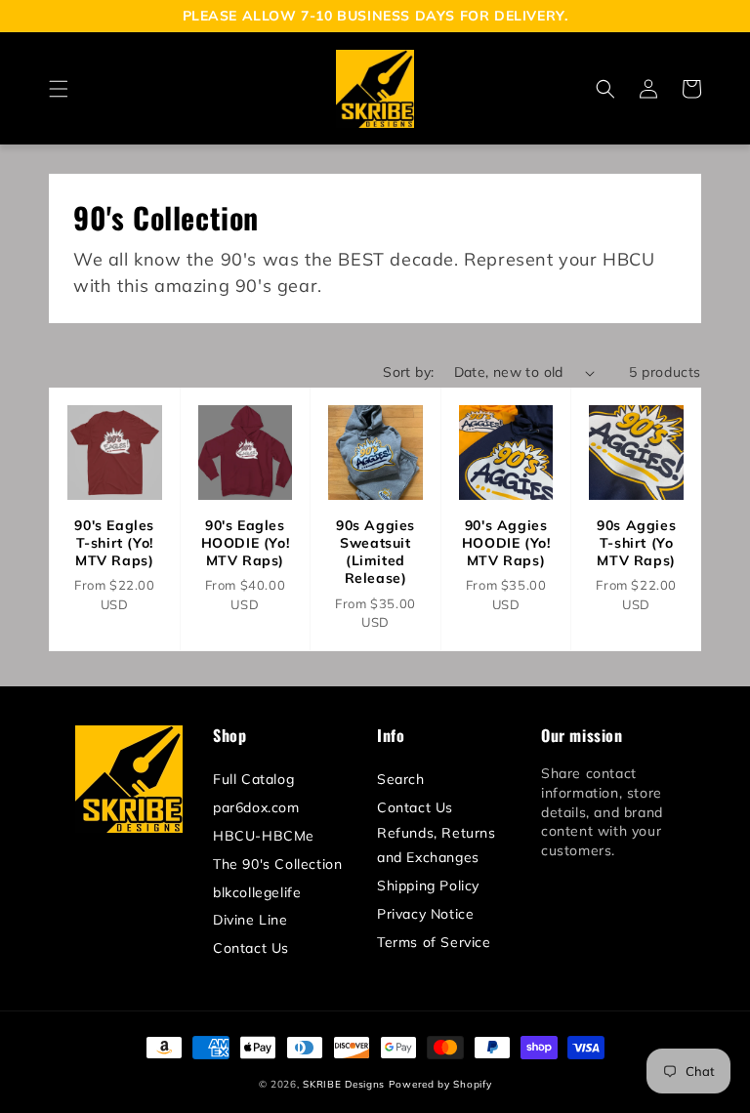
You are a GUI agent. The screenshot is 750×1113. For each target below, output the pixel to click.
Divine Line (250, 919)
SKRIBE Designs (344, 1084)
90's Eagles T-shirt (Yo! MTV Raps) (114, 542)
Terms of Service (434, 942)
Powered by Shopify (440, 1084)
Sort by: (408, 372)
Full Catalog (253, 779)
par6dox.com (256, 807)
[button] (58, 88)
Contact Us (251, 948)
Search (401, 779)
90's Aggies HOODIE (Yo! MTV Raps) (506, 542)
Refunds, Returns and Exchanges (436, 845)
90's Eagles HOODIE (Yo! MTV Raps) (245, 542)
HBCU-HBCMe (263, 836)
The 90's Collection (277, 864)
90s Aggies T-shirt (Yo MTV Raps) (636, 542)
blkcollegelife (257, 892)
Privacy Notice (425, 914)
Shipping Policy (428, 885)
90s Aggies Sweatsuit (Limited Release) (375, 552)
